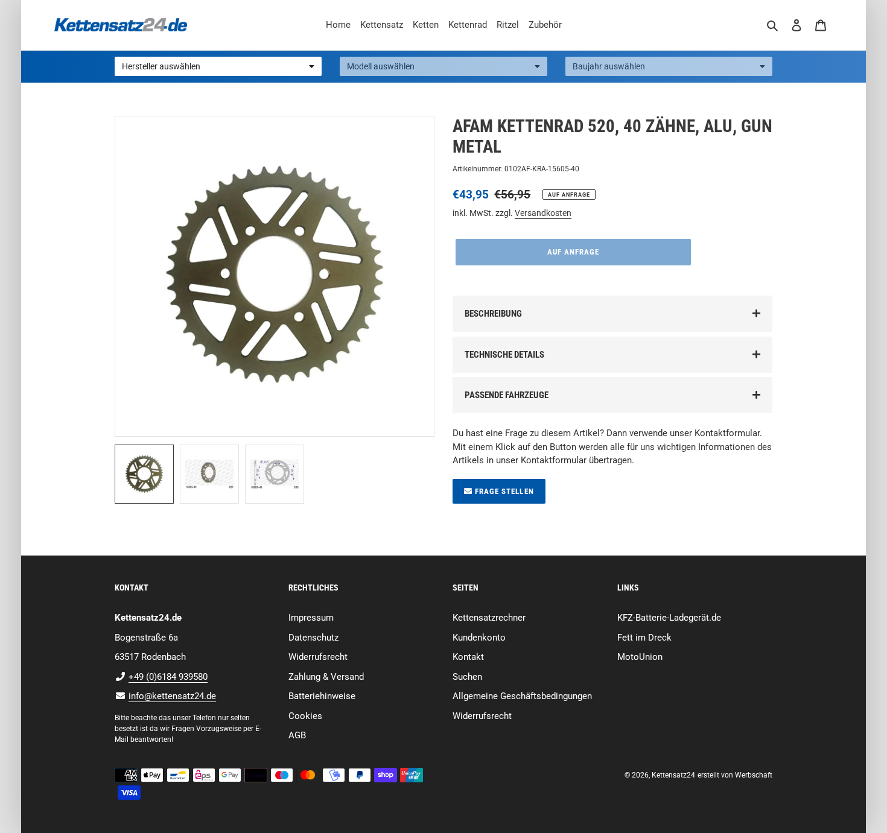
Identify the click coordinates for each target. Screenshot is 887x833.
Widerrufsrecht (318, 656)
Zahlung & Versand (326, 676)
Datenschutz (313, 637)
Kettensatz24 (673, 775)
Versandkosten (543, 213)
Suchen (467, 676)
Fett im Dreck (644, 637)
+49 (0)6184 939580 (168, 676)
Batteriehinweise (321, 696)
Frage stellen (503, 491)
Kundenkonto (479, 637)
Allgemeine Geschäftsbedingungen (522, 696)
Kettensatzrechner (489, 617)
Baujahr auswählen (609, 66)
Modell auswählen (381, 66)
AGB (297, 735)
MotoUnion (640, 656)
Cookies (305, 716)
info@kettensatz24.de (172, 696)
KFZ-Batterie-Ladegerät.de (669, 617)
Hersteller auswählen (161, 66)
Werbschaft (753, 775)
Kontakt (468, 656)
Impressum (311, 617)
